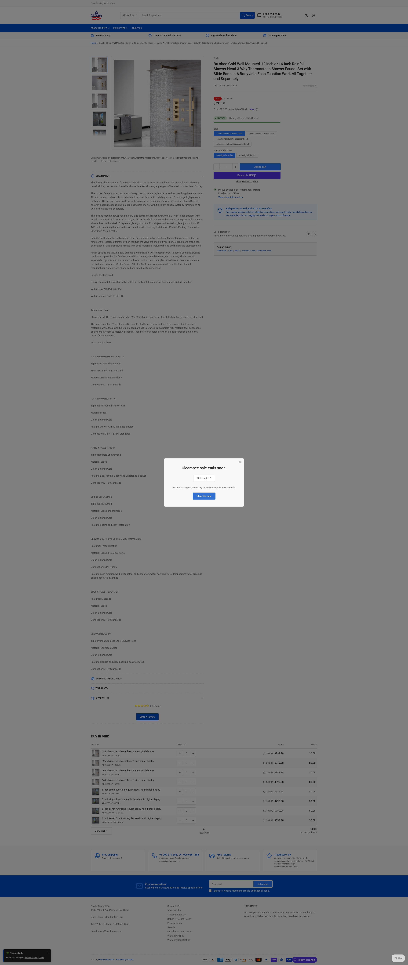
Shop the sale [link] (204, 496)
